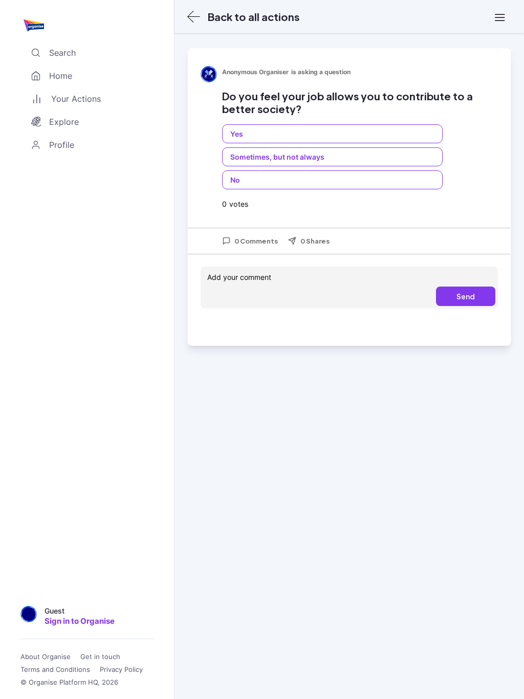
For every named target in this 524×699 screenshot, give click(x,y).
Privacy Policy (121, 669)
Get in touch (100, 657)
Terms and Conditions (55, 669)
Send (465, 296)
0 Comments (256, 241)
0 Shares (315, 241)
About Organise (45, 657)
